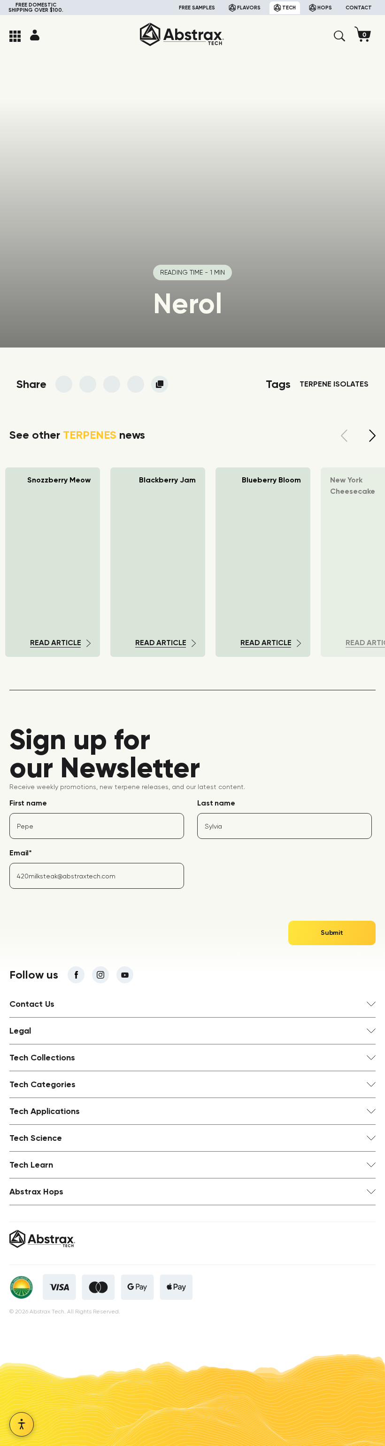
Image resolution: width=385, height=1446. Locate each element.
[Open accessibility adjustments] (21, 1424)
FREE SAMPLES (197, 7)
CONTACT (359, 7)
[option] (157, 562)
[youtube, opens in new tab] (124, 974)
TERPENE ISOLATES (334, 383)
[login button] (34, 35)
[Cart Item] (365, 36)
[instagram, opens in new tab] (100, 974)
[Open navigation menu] (15, 36)
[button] (339, 36)
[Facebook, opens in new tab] (76, 974)
